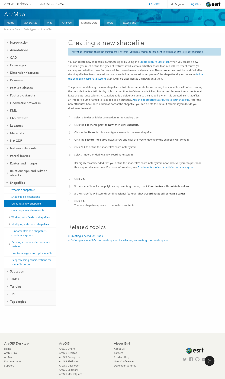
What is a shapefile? (23, 190)
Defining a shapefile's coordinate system (30, 244)
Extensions (129, 22)
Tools (110, 22)
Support (9, 365)
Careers (118, 353)
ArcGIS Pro (47, 4)
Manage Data (89, 22)
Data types (30, 29)
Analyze (67, 22)
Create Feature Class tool (154, 61)
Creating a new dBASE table (27, 210)
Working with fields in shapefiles (30, 217)
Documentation (13, 361)
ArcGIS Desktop (68, 353)
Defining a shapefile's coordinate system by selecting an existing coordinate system (120, 240)
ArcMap (60, 4)
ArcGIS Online (67, 348)
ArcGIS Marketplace (70, 374)
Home (10, 22)
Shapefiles (46, 29)
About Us (119, 348)
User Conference (124, 361)
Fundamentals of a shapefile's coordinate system (29, 233)
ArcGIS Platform (68, 361)
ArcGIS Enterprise (69, 357)
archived (109, 51)
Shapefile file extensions (25, 196)
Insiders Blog (122, 357)
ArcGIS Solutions (69, 369)
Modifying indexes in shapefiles (30, 224)
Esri (213, 4)
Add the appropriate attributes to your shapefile (161, 99)
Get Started (30, 22)
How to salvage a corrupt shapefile (31, 253)
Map (49, 22)
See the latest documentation (188, 51)
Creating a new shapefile (26, 203)
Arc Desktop (16, 4)
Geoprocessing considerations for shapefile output (31, 262)
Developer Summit (125, 365)
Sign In (179, 4)
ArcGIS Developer (69, 365)
